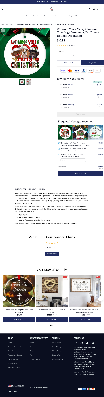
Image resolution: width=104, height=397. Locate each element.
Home (2, 24)
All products (10, 24)
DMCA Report (12, 392)
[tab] (50, 325)
